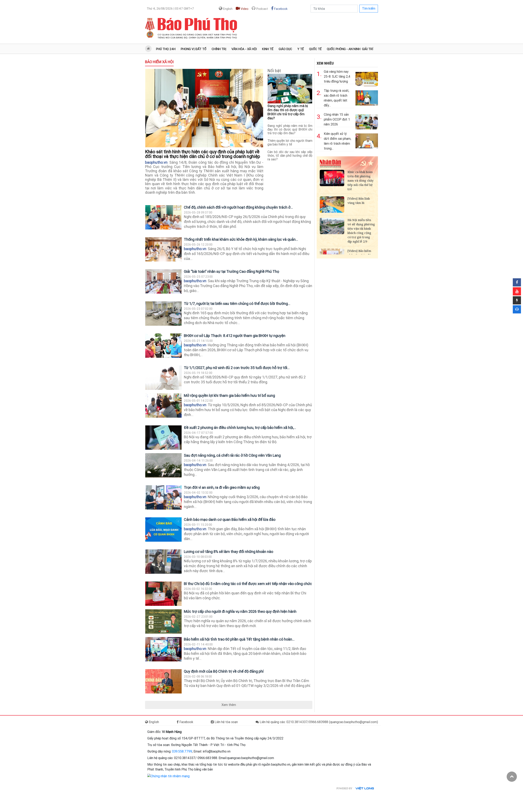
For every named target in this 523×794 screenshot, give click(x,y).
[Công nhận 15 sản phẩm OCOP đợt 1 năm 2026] (366, 120)
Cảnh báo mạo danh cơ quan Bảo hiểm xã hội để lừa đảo (229, 519)
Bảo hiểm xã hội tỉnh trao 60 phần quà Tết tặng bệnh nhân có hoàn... (239, 639)
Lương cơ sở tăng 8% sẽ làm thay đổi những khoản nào (228, 551)
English (227, 9)
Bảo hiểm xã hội (159, 62)
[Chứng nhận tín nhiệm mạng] (168, 776)
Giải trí (367, 49)
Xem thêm (228, 705)
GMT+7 (170, 8)
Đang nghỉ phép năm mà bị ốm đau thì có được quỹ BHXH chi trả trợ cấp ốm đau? (287, 112)
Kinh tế (267, 49)
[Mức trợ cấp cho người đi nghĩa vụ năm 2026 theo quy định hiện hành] (163, 621)
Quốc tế (315, 49)
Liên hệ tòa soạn (226, 722)
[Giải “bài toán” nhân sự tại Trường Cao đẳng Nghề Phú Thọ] (163, 281)
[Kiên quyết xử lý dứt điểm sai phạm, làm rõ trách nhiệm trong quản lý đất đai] (366, 139)
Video (244, 9)
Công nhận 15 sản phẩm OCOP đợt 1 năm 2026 (337, 119)
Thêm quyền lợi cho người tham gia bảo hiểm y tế (289, 142)
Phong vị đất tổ (193, 49)
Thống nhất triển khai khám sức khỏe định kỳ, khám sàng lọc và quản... (241, 239)
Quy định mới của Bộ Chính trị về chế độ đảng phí (224, 671)
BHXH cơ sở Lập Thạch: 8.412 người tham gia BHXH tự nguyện (234, 335)
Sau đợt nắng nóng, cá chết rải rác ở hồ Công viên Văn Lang (232, 455)
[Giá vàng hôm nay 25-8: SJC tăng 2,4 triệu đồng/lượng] (366, 77)
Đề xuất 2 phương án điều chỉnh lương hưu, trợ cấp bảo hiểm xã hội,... (240, 427)
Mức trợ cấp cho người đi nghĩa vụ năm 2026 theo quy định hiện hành (240, 611)
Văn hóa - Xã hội (244, 49)
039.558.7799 (182, 751)
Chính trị (219, 49)
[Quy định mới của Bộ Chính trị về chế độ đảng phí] (163, 681)
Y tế (300, 49)
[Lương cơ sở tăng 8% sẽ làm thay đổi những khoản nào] (163, 561)
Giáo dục (285, 49)
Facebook (280, 9)
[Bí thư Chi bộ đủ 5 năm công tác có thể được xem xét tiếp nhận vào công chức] (163, 593)
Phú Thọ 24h (165, 49)
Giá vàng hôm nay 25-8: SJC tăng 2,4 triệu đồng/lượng (337, 76)
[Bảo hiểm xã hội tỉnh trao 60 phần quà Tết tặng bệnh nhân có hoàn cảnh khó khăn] (163, 649)
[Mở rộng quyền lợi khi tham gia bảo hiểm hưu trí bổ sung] (163, 405)
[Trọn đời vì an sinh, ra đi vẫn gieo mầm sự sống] (163, 497)
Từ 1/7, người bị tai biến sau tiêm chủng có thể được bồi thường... (237, 303)
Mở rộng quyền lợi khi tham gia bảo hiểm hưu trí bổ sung (229, 395)
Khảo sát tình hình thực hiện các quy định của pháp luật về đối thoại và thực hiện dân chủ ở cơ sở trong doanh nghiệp (203, 154)
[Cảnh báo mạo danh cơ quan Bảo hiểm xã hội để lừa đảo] (163, 529)
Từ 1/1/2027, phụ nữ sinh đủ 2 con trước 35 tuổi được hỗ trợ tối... (237, 368)
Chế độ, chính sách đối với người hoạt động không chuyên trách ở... (238, 207)
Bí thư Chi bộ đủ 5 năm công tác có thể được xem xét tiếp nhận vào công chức (248, 584)
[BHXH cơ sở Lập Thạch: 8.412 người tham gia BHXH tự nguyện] (163, 345)
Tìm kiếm (368, 8)
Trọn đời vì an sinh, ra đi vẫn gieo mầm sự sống (222, 487)
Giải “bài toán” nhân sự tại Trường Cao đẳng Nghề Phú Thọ (231, 271)
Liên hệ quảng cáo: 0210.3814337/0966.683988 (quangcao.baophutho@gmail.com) (318, 722)
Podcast (262, 9)
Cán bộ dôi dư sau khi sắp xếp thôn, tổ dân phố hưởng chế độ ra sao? (289, 155)
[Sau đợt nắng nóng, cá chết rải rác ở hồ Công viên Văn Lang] (163, 465)
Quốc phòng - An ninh (343, 49)
